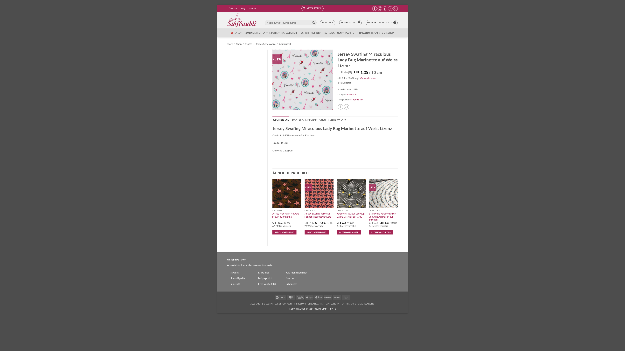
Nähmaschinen (333, 33)
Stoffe (273, 33)
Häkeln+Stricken (369, 33)
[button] (312, 8)
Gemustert (285, 43)
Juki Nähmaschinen (296, 272)
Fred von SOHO (267, 283)
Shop (239, 43)
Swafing (234, 272)
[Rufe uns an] (395, 8)
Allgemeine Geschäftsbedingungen (271, 304)
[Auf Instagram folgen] (379, 8)
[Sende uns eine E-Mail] (390, 8)
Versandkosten (368, 78)
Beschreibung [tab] (280, 119)
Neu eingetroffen (255, 33)
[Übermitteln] (313, 23)
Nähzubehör (289, 33)
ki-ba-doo (264, 272)
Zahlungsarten (335, 304)
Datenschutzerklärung (361, 304)
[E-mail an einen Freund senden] (346, 107)
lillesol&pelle (237, 278)
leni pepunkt (265, 278)
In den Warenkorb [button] (284, 232)
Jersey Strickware (266, 43)
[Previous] (272, 210)
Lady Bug (354, 99)
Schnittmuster (310, 33)
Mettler (290, 278)
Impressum (300, 304)
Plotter (350, 33)
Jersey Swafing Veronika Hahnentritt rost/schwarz (318, 215)
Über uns (233, 8)
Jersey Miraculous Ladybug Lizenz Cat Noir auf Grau (351, 215)
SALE (237, 33)
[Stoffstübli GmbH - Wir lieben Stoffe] (242, 20)
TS (334, 308)
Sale (361, 99)
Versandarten (316, 304)
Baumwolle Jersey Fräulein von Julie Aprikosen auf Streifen (382, 216)
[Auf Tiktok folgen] (385, 8)
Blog (243, 8)
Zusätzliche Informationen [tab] (309, 119)
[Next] (397, 210)
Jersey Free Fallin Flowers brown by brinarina (285, 215)
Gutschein (388, 33)
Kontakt (252, 8)
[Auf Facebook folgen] (374, 8)
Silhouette (291, 283)
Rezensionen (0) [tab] (337, 119)
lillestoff (235, 283)
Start (230, 43)
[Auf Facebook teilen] (340, 107)
